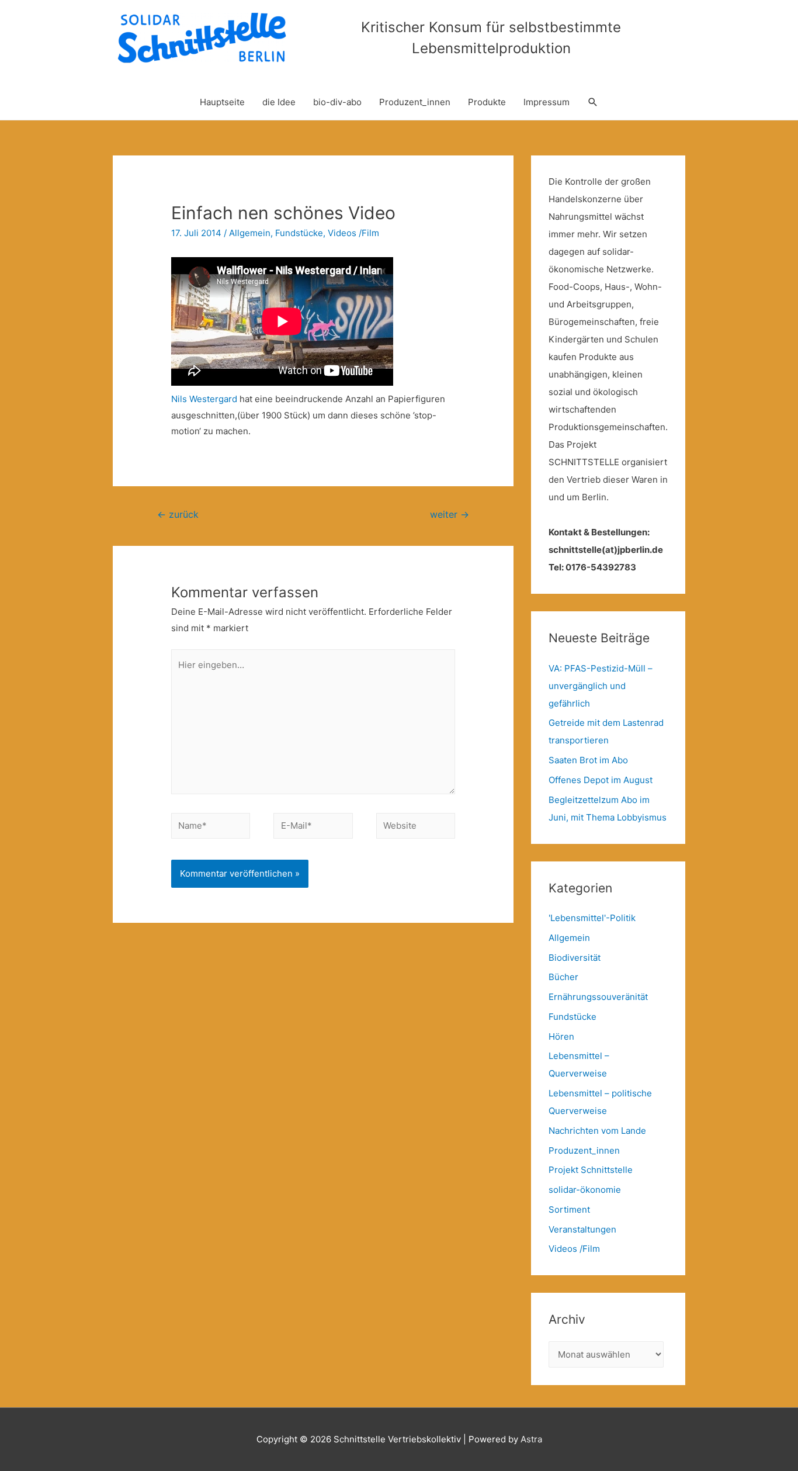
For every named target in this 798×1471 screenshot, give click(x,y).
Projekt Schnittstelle (591, 1169)
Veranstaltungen (582, 1229)
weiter (449, 514)
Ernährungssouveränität (598, 996)
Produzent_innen (414, 102)
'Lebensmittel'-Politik (592, 917)
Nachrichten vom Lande (597, 1130)
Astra (531, 1439)
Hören (561, 1036)
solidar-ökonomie (585, 1189)
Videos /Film (353, 232)
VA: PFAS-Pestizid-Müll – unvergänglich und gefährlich (601, 686)
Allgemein (249, 232)
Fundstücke (299, 232)
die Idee (279, 102)
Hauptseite (222, 102)
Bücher (563, 976)
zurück (178, 514)
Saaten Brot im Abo (588, 760)
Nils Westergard (204, 398)
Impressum (546, 102)
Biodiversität (575, 957)
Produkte (487, 102)
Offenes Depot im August (601, 779)
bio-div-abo (337, 102)
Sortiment (569, 1209)
